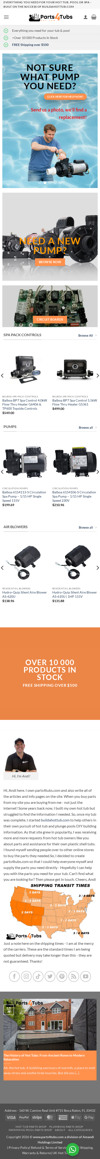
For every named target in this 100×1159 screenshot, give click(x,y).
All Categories (80, 1130)
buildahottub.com (55, 820)
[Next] (95, 1043)
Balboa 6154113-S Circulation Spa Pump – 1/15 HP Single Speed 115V (24, 496)
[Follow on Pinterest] (62, 976)
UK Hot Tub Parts (65, 1153)
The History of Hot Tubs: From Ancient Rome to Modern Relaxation (44, 1057)
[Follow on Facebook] (14, 976)
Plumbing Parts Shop (66, 1126)
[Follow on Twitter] (50, 976)
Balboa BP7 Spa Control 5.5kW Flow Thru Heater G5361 (74, 402)
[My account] (85, 17)
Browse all (86, 427)
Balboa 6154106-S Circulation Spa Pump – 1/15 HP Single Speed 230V (74, 496)
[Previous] (5, 1043)
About (60, 1130)
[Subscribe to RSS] (73, 976)
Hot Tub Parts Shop (31, 1126)
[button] (6, 17)
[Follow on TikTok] (38, 976)
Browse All (85, 335)
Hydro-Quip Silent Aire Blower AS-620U (24, 594)
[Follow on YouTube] (85, 976)
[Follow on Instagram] (26, 976)
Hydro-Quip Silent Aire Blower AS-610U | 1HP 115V (74, 594)
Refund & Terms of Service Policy (54, 1147)
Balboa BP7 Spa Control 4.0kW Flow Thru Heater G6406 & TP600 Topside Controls (24, 404)
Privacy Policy (19, 1147)
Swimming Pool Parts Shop (30, 1130)
